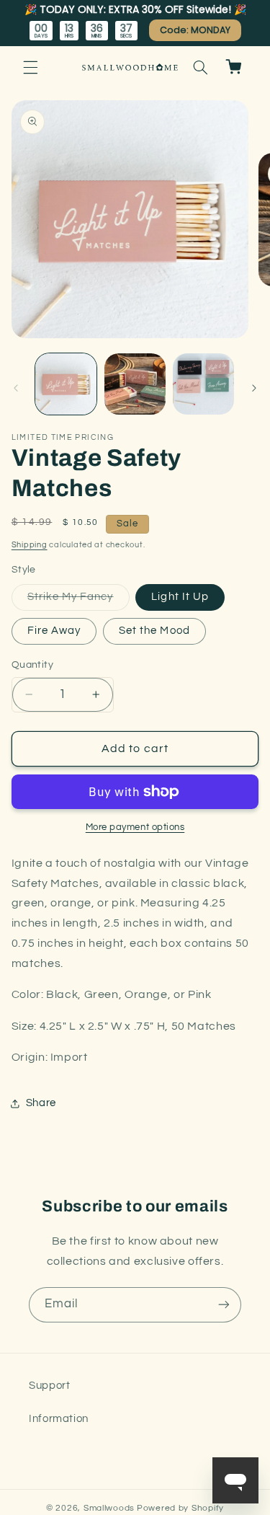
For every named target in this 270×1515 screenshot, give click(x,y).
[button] (30, 67)
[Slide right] (254, 388)
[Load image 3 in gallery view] (203, 384)
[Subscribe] (223, 1304)
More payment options (135, 827)
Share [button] (41, 1102)
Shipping (30, 545)
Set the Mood (154, 630)
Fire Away (54, 630)
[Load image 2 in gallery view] (135, 384)
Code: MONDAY (195, 30)
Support (49, 1385)
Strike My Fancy (78, 601)
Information (59, 1418)
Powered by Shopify (180, 1508)
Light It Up (180, 596)
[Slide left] (16, 388)
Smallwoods (109, 1508)
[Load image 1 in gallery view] (65, 384)
